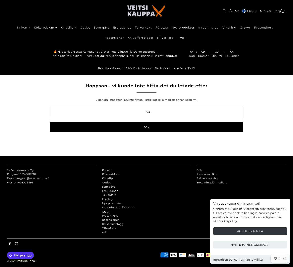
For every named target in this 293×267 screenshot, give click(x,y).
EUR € (252, 11)
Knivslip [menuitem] (67, 27)
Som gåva (109, 186)
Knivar (106, 170)
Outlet (106, 182)
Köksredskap (111, 174)
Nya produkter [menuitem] (183, 27)
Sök (199, 170)
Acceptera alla (250, 231)
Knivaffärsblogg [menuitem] (140, 37)
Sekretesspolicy (207, 178)
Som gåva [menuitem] (102, 27)
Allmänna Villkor (252, 259)
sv (237, 11)
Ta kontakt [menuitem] (143, 27)
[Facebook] (10, 243)
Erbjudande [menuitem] (122, 27)
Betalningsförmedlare (212, 182)
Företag (107, 199)
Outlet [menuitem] (85, 27)
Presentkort (110, 215)
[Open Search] (224, 11)
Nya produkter (112, 203)
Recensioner (110, 219)
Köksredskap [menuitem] (44, 27)
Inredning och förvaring (118, 207)
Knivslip (107, 178)
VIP (104, 232)
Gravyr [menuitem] (245, 27)
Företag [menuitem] (161, 27)
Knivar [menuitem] (22, 27)
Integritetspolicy (225, 259)
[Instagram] (16, 243)
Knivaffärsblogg (113, 224)
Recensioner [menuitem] (114, 37)
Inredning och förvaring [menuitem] (217, 27)
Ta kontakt (109, 194)
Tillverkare (109, 228)
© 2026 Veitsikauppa (21, 260)
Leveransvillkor (207, 174)
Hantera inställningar (250, 244)
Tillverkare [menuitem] (165, 37)
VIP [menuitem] (182, 37)
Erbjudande (110, 190)
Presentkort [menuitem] (263, 27)
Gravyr (106, 211)
